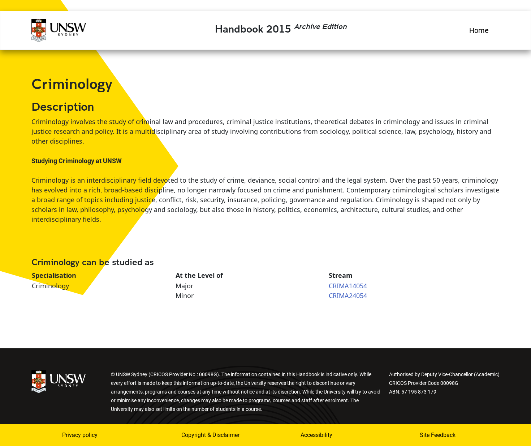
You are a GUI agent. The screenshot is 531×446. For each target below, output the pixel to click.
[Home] (58, 29)
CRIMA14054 (348, 285)
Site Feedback (438, 435)
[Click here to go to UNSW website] (58, 381)
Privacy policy (80, 435)
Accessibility (316, 435)
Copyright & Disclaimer (210, 435)
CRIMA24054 (348, 295)
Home (479, 30)
